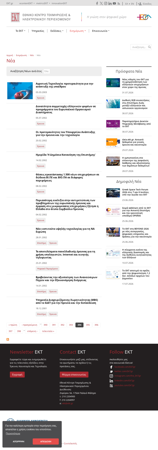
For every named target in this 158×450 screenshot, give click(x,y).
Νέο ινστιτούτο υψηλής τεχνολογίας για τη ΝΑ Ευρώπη (65, 230)
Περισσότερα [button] (13, 433)
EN (132, 3)
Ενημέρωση (77, 31)
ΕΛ (126, 3)
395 (88, 324)
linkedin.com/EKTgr (124, 380)
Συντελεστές (70, 443)
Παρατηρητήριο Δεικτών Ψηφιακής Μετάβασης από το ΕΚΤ (136, 124)
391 (54, 324)
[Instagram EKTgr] (106, 3)
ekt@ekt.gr (67, 403)
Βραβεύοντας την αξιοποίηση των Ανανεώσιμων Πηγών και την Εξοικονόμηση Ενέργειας (66, 279)
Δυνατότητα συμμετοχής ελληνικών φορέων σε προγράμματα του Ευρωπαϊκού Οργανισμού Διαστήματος (66, 109)
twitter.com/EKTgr (123, 371)
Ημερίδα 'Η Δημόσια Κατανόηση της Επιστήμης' (66, 154)
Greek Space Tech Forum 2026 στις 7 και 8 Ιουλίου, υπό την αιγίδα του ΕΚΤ (135, 192)
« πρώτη (13, 324)
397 (10, 331)
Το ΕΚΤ (20, 31)
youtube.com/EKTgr (124, 385)
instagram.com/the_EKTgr (127, 375)
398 (19, 331)
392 (62, 324)
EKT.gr (9, 3)
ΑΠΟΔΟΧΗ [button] (45, 441)
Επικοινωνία (100, 31)
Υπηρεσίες (38, 31)
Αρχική (9, 55)
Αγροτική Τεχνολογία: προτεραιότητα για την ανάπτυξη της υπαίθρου (64, 85)
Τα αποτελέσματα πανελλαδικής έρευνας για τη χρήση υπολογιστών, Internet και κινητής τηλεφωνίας (65, 254)
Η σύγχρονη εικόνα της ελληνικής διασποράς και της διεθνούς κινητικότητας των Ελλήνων (137, 253)
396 (96, 324)
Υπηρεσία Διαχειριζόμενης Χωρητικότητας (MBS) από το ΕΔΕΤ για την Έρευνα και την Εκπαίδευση (67, 301)
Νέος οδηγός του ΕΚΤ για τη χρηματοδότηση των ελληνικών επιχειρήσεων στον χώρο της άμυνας (135, 83)
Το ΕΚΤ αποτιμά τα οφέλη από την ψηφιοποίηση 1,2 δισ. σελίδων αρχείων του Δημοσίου (136, 274)
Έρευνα (40, 97)
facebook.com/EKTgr (124, 366)
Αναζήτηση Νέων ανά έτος (26, 71)
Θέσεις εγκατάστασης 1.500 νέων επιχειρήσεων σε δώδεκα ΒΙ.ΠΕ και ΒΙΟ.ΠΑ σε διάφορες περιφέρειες (67, 177)
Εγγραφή (17, 374)
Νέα (32, 55)
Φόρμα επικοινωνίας (74, 374)
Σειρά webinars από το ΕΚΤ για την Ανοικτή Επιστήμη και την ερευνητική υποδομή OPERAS (136, 211)
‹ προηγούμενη (29, 324)
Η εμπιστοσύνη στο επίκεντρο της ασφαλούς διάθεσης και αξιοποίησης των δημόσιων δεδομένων (136, 161)
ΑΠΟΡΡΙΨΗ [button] (18, 441)
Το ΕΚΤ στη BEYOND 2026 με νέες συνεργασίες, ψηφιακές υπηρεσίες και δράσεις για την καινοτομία (137, 232)
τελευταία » (48, 331)
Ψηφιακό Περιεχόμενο (47, 268)
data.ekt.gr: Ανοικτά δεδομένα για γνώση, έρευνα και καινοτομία (134, 142)
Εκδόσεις (56, 31)
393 (71, 324)
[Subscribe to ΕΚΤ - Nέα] (54, 339)
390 (45, 324)
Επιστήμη (41, 243)
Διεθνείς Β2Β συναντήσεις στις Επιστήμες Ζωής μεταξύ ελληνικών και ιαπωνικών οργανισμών (136, 104)
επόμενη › (32, 331)
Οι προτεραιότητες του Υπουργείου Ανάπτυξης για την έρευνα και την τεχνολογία (65, 133)
